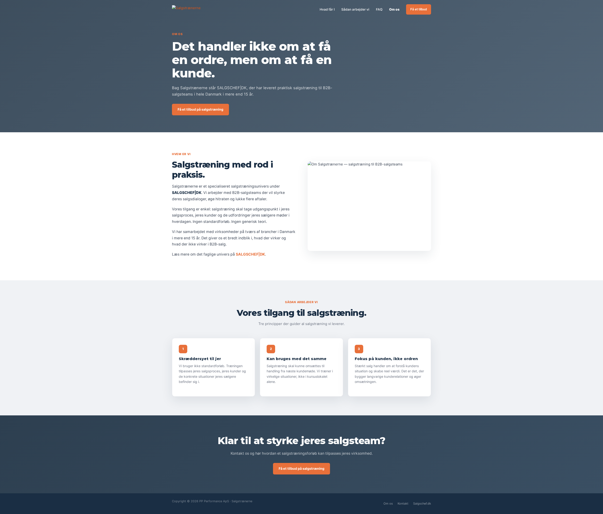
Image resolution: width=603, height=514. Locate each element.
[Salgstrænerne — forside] (193, 9)
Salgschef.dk (422, 503)
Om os (394, 9)
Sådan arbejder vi (355, 9)
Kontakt (403, 503)
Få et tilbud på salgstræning (200, 109)
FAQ (379, 9)
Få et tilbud (418, 9)
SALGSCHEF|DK (250, 254)
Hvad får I (327, 9)
